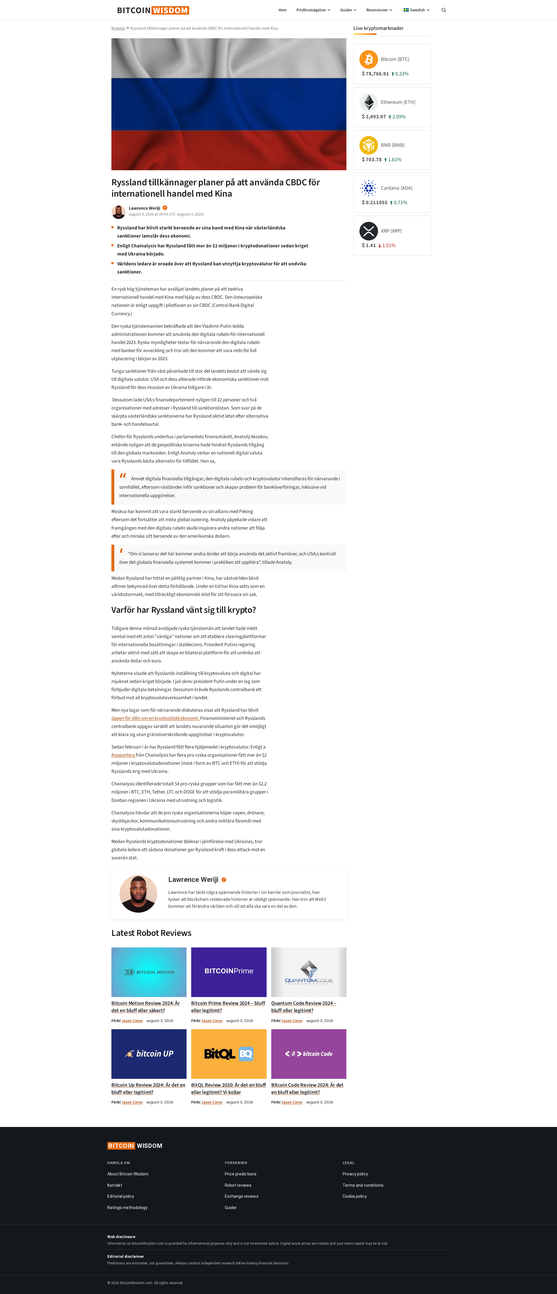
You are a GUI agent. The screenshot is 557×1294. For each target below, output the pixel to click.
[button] (443, 10)
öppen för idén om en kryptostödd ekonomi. (155, 718)
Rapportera (123, 755)
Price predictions (240, 1174)
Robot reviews (238, 1185)
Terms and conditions (363, 1185)
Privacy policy (355, 1174)
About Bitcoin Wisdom (128, 1174)
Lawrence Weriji (193, 880)
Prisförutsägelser (311, 10)
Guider (346, 10)
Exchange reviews (241, 1196)
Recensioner (377, 10)
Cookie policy (355, 1196)
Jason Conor (132, 1020)
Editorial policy (120, 1196)
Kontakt (114, 1185)
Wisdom (135, 1145)
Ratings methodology (127, 1207)
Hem (282, 10)
